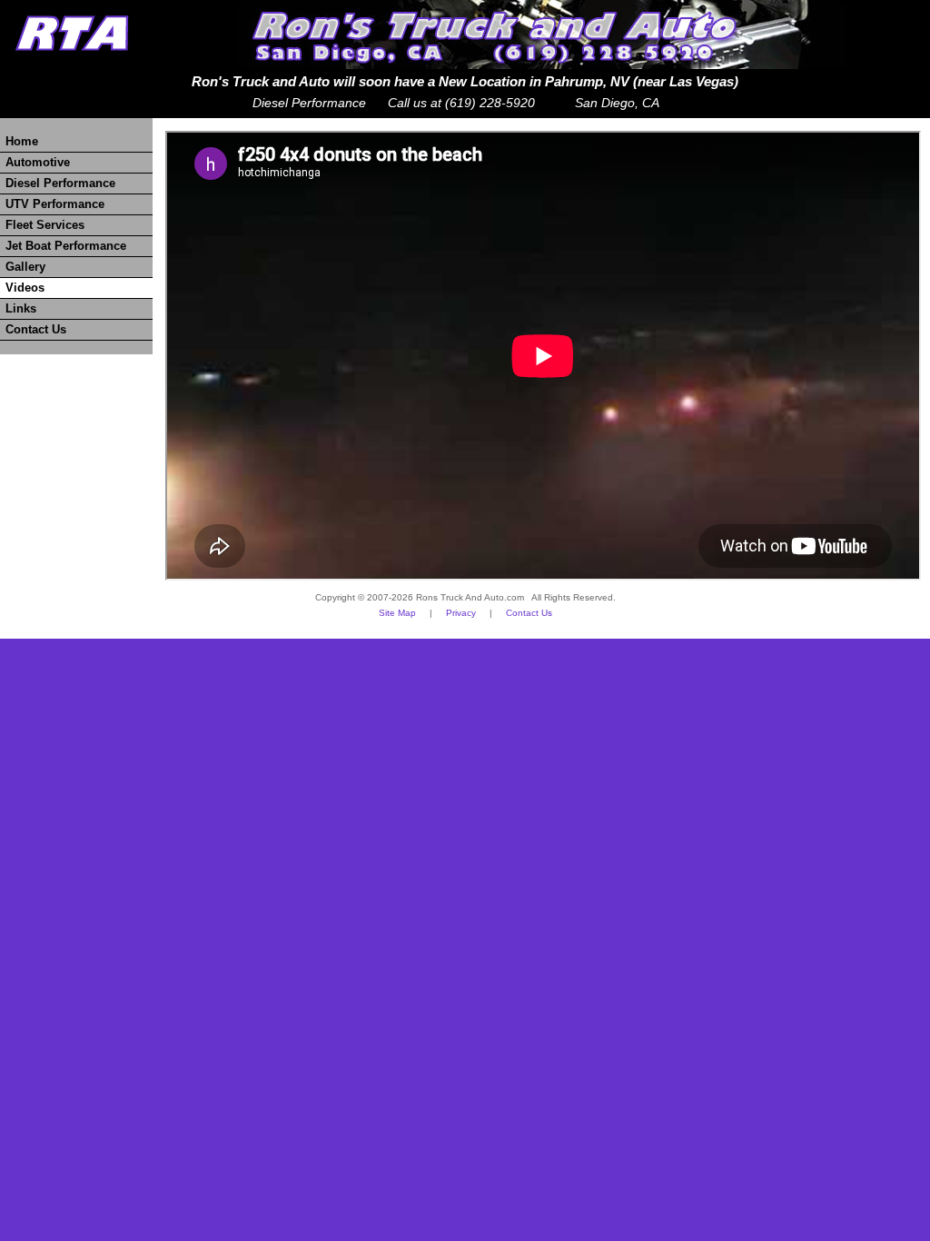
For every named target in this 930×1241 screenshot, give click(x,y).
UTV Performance (54, 204)
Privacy (461, 613)
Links (20, 309)
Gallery (25, 267)
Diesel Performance (60, 183)
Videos (25, 288)
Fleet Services (44, 225)
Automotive (37, 162)
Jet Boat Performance (65, 246)
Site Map (397, 613)
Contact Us (35, 329)
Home (21, 141)
